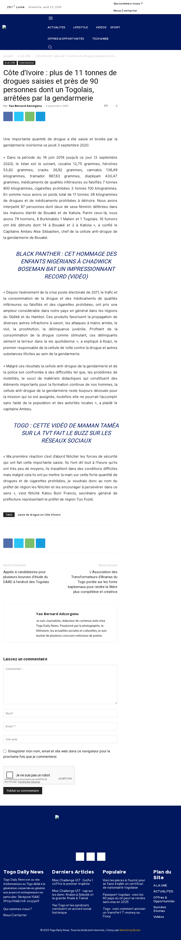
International (26, 62)
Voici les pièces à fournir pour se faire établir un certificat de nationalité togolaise (124, 884)
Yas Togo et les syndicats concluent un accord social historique (71, 909)
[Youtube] (163, 10)
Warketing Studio (129, 930)
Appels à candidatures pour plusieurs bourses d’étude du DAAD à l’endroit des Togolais (26, 577)
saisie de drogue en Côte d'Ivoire (39, 514)
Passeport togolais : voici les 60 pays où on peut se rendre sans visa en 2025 (124, 898)
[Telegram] (40, 116)
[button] (50, 47)
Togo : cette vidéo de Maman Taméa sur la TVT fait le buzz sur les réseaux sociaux (66, 433)
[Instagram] (169, 4)
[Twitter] (174, 4)
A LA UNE (24, 56)
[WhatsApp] (29, 116)
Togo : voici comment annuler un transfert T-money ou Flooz (124, 912)
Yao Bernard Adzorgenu (25, 106)
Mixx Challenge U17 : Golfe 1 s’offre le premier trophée (72, 882)
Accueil (8, 56)
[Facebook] (163, 4)
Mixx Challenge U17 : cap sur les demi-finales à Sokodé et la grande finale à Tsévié (73, 894)
